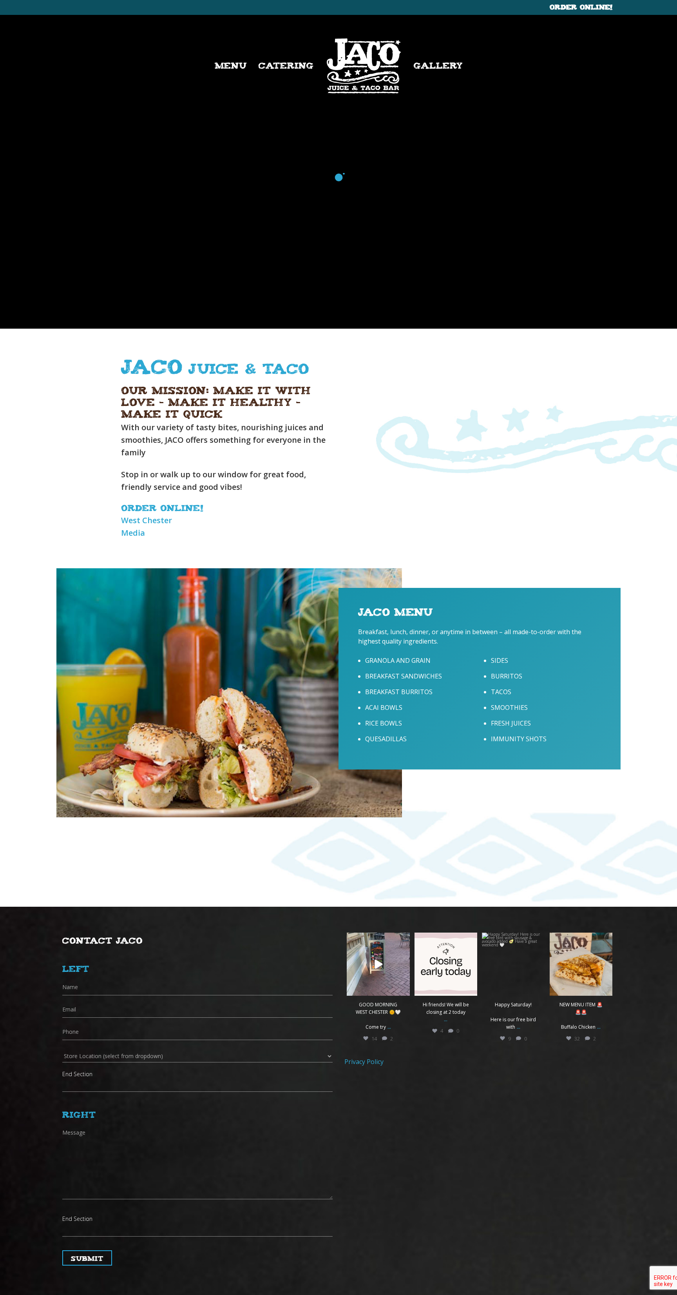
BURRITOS (506, 676)
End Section (77, 1074)
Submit (87, 1258)
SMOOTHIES (509, 707)
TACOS (501, 692)
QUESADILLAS (386, 739)
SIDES (499, 660)
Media (133, 532)
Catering (286, 65)
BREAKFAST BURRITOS (399, 692)
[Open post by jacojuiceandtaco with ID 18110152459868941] (581, 964)
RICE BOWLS (383, 723)
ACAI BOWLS (383, 707)
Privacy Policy (364, 1061)
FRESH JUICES (511, 723)
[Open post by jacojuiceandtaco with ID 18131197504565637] (446, 964)
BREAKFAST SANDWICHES (403, 676)
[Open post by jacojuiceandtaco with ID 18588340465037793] (378, 964)
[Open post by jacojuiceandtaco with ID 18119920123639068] (513, 964)
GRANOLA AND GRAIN (398, 660)
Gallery (438, 65)
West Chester (146, 520)
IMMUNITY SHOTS (519, 739)
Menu (231, 65)
